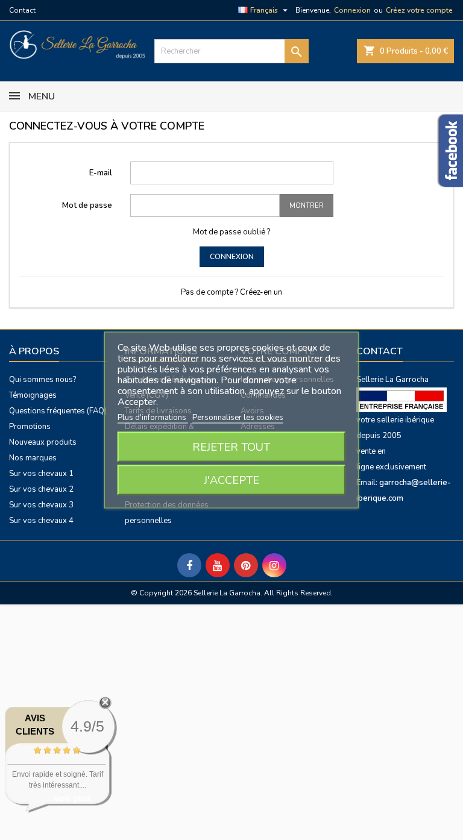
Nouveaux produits (43, 442)
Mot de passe (87, 205)
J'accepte (231, 480)
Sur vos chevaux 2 (41, 489)
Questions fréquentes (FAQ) (58, 411)
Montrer (306, 205)
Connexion (352, 10)
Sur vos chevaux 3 (41, 505)
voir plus (72, 798)
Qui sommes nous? (42, 379)
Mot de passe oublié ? (231, 232)
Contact (22, 10)
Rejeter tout (231, 447)
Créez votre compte (419, 10)
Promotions (30, 426)
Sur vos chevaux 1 (41, 473)
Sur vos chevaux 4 (41, 520)
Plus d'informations (153, 417)
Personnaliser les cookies (237, 417)
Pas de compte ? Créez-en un (231, 292)
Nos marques (33, 458)
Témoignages (33, 395)
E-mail (100, 173)
